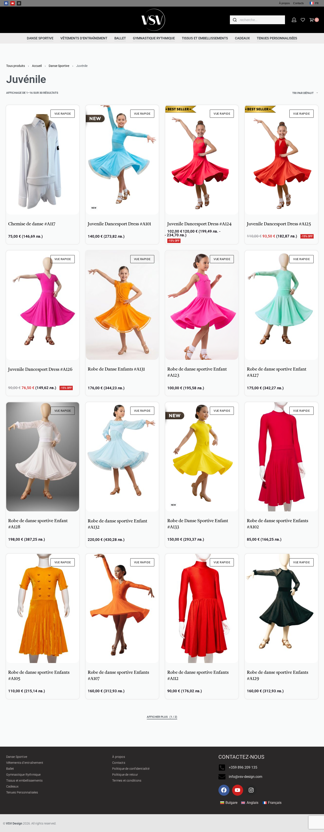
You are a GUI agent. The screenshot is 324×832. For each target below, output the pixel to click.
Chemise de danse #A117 (31, 224)
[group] (42, 160)
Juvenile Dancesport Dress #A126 (40, 369)
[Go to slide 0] (14, 112)
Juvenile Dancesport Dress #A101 (119, 224)
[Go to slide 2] (106, 112)
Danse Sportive (59, 66)
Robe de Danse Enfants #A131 (116, 369)
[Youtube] (12, 3)
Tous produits (15, 66)
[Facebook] (6, 3)
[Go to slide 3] (192, 208)
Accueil (37, 66)
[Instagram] (19, 3)
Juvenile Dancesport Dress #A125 (279, 224)
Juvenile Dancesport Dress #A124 (199, 224)
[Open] (302, 19)
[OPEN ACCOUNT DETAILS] (294, 19)
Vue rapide (62, 113)
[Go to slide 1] (20, 112)
